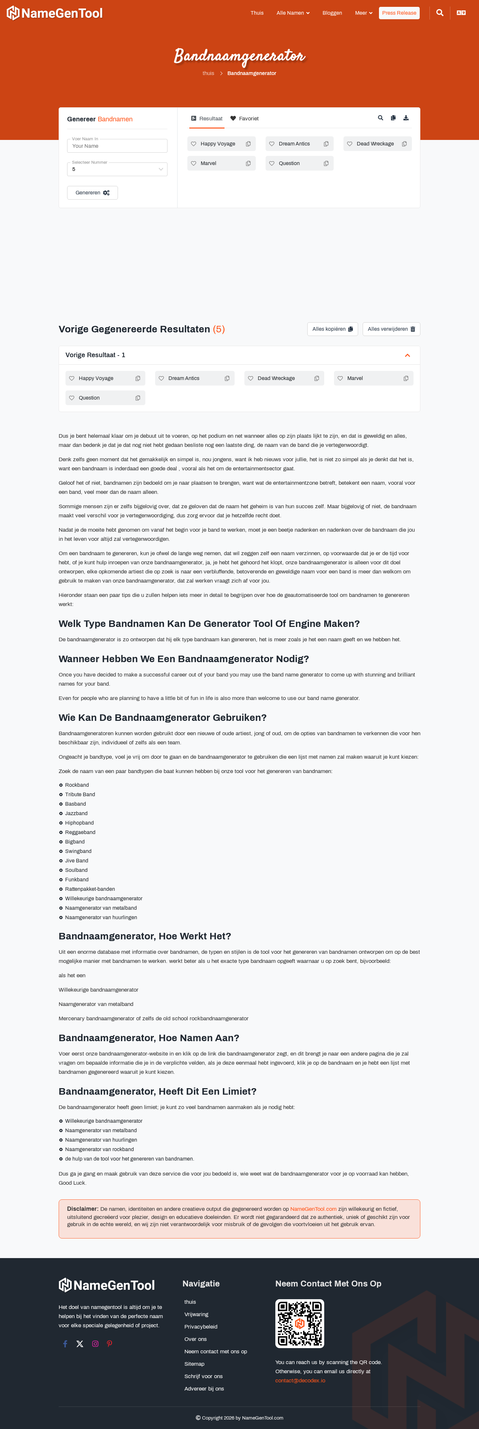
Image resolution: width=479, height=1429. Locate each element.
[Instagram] (95, 1343)
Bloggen (332, 13)
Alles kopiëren (329, 329)
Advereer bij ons (204, 1389)
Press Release (399, 13)
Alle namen (290, 13)
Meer (361, 13)
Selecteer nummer (89, 162)
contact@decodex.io (300, 1380)
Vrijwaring (196, 1314)
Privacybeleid (200, 1327)
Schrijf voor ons (203, 1376)
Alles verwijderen (388, 329)
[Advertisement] (239, 257)
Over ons (195, 1339)
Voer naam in (85, 139)
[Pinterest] (109, 1343)
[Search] (439, 13)
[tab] (206, 121)
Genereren (88, 192)
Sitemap (194, 1364)
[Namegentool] (55, 13)
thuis (257, 13)
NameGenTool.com (313, 1209)
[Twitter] (80, 1344)
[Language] (461, 13)
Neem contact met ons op (215, 1351)
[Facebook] (65, 1343)
